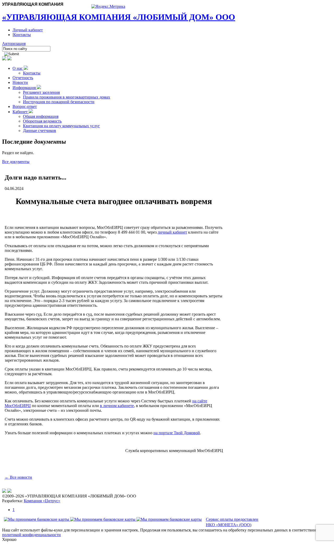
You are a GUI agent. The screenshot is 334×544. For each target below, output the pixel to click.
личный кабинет (172, 232)
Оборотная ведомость (42, 121)
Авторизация (14, 43)
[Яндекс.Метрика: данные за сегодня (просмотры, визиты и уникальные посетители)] (108, 6)
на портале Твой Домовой (176, 433)
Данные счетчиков (39, 130)
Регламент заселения (41, 92)
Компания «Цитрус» (42, 501)
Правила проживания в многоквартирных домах (66, 97)
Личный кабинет (28, 30)
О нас (18, 68)
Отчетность (23, 78)
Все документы (15, 161)
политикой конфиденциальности (31, 535)
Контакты (22, 34)
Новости (20, 82)
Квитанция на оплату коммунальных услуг (61, 126)
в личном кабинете (117, 405)
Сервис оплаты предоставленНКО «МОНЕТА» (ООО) (232, 522)
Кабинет (21, 111)
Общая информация (40, 116)
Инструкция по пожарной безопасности (58, 102)
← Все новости (18, 477)
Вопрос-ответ (25, 106)
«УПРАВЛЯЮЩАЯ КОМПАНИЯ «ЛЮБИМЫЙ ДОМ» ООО (118, 17)
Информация (25, 87)
